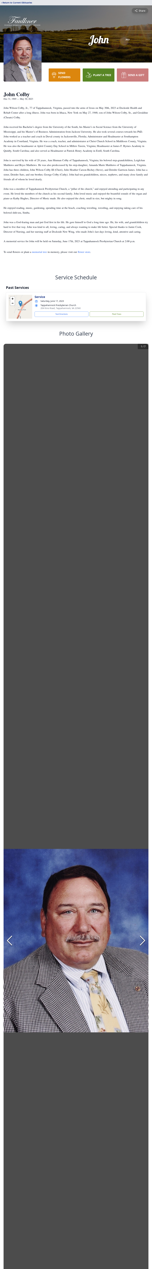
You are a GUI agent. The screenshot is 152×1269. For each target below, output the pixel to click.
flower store (84, 252)
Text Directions (61, 314)
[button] (20, 304)
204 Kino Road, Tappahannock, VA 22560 (61, 308)
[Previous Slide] (9, 940)
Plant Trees (116, 314)
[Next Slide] (142, 940)
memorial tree (39, 252)
